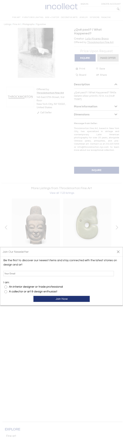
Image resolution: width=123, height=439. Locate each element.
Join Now (62, 298)
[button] (118, 251)
